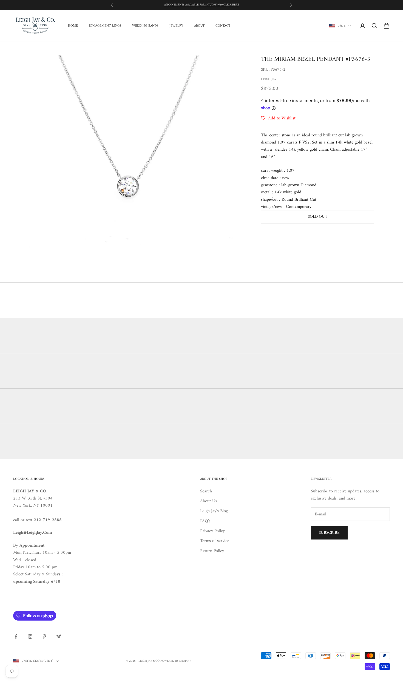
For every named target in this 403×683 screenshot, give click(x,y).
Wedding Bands (145, 25)
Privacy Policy (212, 531)
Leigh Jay (268, 79)
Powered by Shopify (175, 661)
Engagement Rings (105, 25)
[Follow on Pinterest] (44, 636)
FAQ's (205, 521)
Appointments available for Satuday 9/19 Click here (201, 4)
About (199, 25)
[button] (278, 118)
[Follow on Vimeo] (58, 636)
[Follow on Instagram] (30, 636)
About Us (208, 501)
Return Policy (212, 551)
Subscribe (329, 532)
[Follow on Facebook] (16, 636)
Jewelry (176, 25)
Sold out (317, 216)
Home (73, 25)
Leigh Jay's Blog (214, 511)
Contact (222, 25)
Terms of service (214, 541)
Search (206, 491)
